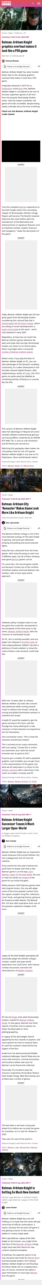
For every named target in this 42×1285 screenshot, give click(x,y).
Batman (22, 207)
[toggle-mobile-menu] (38, 3)
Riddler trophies (25, 970)
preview (25, 877)
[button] (39, 66)
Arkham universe (9, 770)
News (11, 33)
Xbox (20, 88)
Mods (17, 466)
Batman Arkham (21, 781)
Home (4, 33)
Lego (17, 1147)
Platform (18, 33)
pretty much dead (10, 329)
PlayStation (7, 88)
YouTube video (28, 642)
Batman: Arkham (24, 1244)
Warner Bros (28, 466)
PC (25, 33)
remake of (17, 352)
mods (27, 373)
